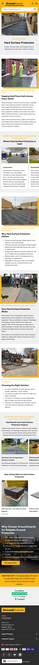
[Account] (32, 3)
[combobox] (19, 9)
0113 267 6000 (23, 576)
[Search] (35, 9)
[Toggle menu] (3, 3)
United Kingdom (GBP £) (12, 645)
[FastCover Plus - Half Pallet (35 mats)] (15, 493)
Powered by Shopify (23, 661)
